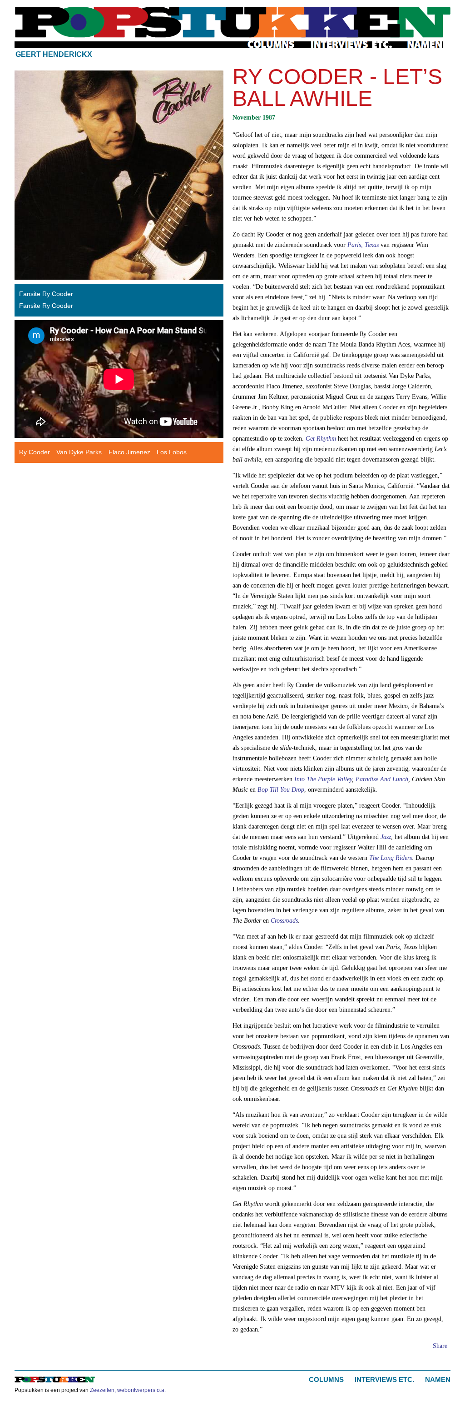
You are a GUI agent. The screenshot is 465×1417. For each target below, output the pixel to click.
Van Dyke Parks (79, 452)
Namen (437, 1379)
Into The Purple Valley (323, 779)
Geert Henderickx (53, 54)
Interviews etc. (384, 1379)
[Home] (232, 22)
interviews (351, 44)
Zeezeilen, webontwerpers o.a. (128, 1390)
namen (424, 44)
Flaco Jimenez (129, 452)
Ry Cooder (34, 452)
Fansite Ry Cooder (46, 293)
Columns (326, 1379)
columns (271, 44)
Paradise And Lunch (382, 779)
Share (440, 1345)
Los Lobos (172, 452)
